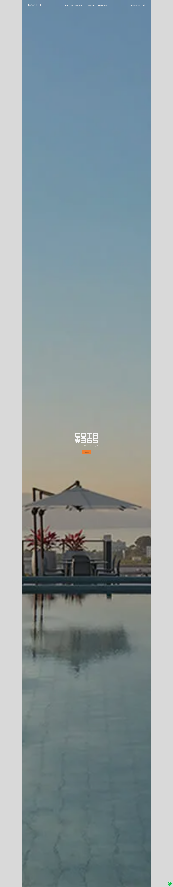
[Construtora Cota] (34, 4)
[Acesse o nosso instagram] (143, 5)
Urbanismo (91, 5)
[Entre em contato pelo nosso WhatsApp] (170, 884)
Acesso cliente (136, 5)
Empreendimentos (77, 5)
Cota (66, 5)
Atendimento (102, 5)
